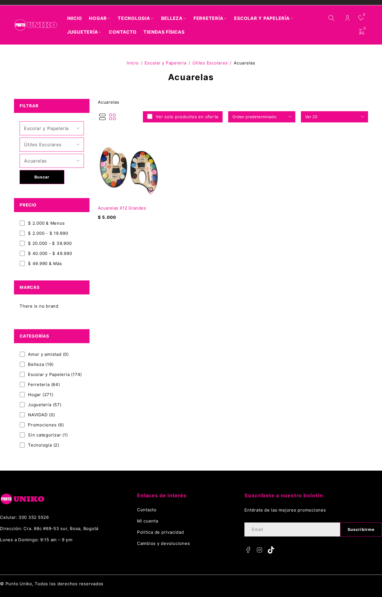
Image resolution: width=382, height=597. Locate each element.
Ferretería (44, 384)
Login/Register (347, 18)
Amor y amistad (48, 354)
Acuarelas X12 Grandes (122, 208)
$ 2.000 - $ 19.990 (48, 233)
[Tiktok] (271, 550)
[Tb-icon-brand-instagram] (259, 550)
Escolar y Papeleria (165, 63)
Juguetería (45, 404)
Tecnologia (43, 445)
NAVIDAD (41, 414)
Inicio (133, 63)
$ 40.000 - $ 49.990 (50, 253)
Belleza (40, 364)
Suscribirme (361, 529)
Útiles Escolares (210, 63)
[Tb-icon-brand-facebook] (248, 550)
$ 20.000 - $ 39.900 (50, 243)
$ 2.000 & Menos (46, 223)
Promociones (46, 425)
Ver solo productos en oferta (187, 116)
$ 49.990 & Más (45, 263)
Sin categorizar (48, 435)
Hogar (40, 394)
